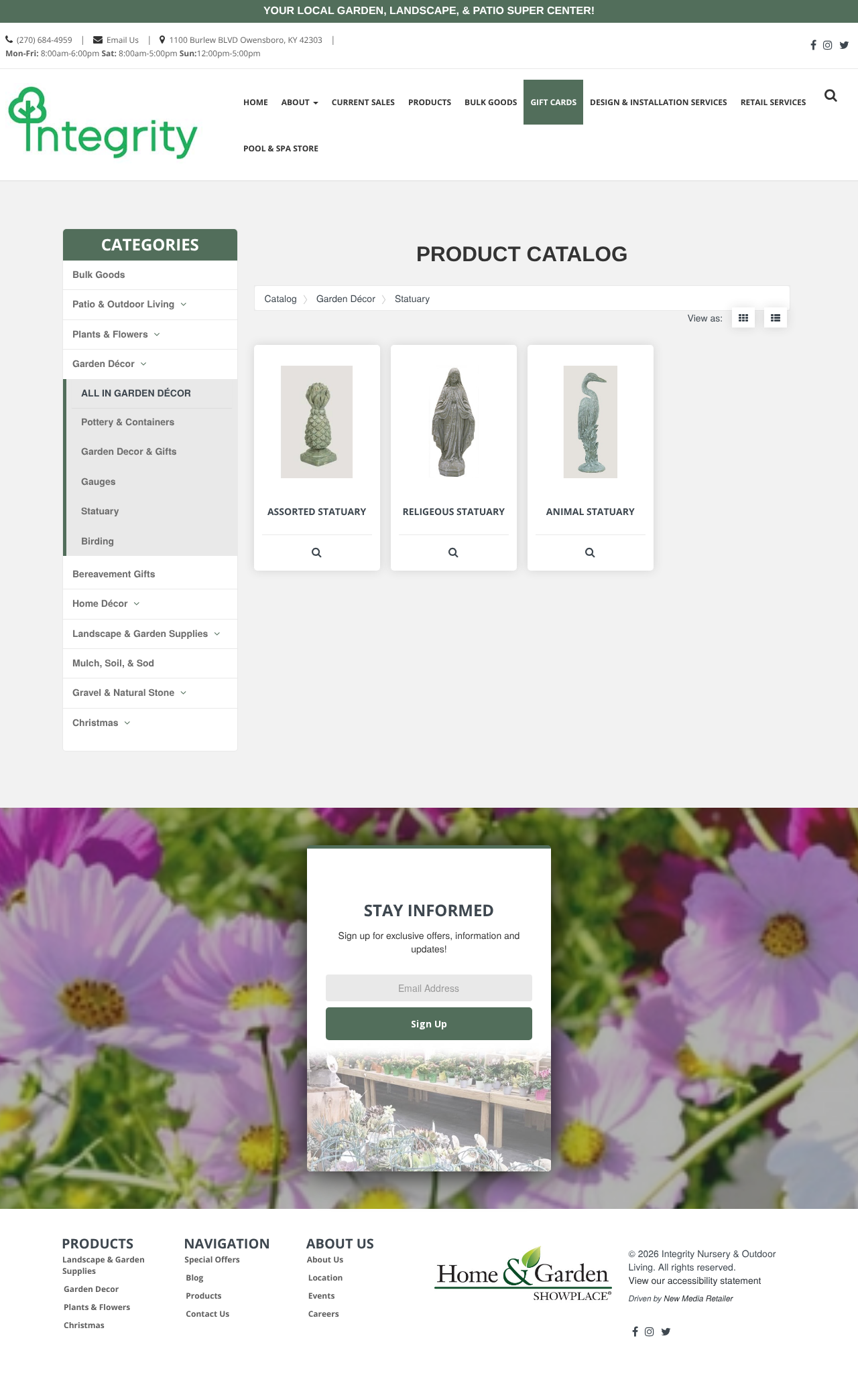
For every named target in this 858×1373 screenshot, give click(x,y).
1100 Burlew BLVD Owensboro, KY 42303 (245, 40)
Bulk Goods (491, 102)
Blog (194, 1277)
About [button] (297, 102)
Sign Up (429, 1023)
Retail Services (773, 102)
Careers (323, 1313)
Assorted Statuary (316, 512)
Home (255, 102)
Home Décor (101, 603)
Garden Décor (104, 363)
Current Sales (363, 102)
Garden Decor (91, 1289)
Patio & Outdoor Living (124, 304)
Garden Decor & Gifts (129, 451)
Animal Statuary (590, 512)
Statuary (100, 511)
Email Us (123, 40)
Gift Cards (553, 102)
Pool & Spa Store (280, 148)
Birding (97, 541)
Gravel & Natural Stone (124, 692)
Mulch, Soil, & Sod (113, 663)
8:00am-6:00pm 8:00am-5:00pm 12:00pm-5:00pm (133, 53)
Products (429, 102)
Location (325, 1277)
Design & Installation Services (658, 102)
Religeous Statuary (453, 512)
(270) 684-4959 (44, 40)
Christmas (96, 722)
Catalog (281, 298)
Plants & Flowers (111, 334)
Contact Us (207, 1313)
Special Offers (212, 1259)
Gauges (98, 481)
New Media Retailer (698, 1298)
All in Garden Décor (136, 393)
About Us (325, 1259)
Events (321, 1295)
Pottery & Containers (127, 422)
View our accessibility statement (695, 1280)
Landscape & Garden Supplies (141, 633)
